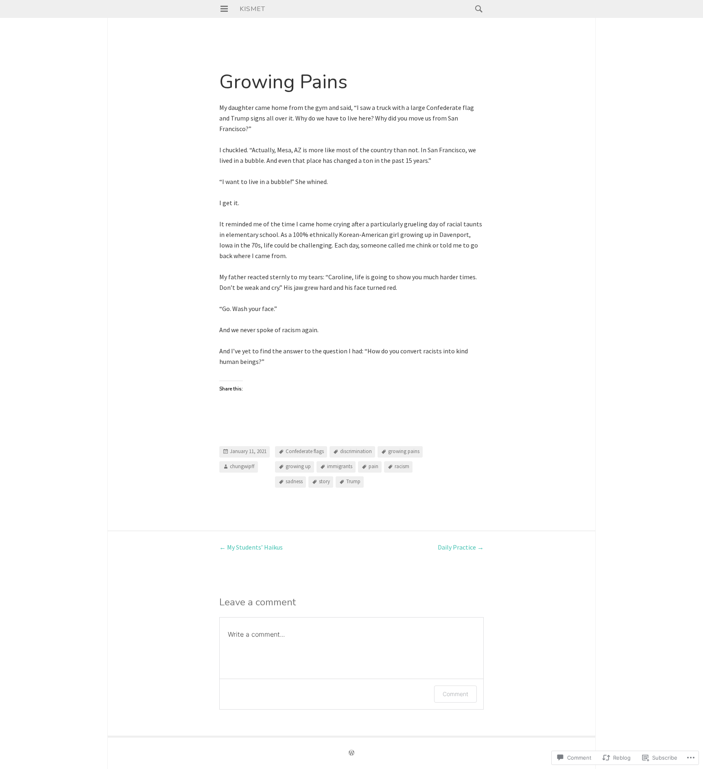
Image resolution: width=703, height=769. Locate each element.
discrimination (356, 451)
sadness (294, 481)
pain (373, 466)
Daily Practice (461, 547)
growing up (298, 466)
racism (402, 466)
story (324, 481)
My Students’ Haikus (251, 547)
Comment (455, 693)
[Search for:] (477, 8)
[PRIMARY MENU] (224, 9)
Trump (353, 481)
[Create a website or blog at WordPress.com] (351, 753)
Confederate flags (305, 451)
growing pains (403, 451)
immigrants (339, 466)
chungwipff (242, 466)
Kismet (252, 8)
